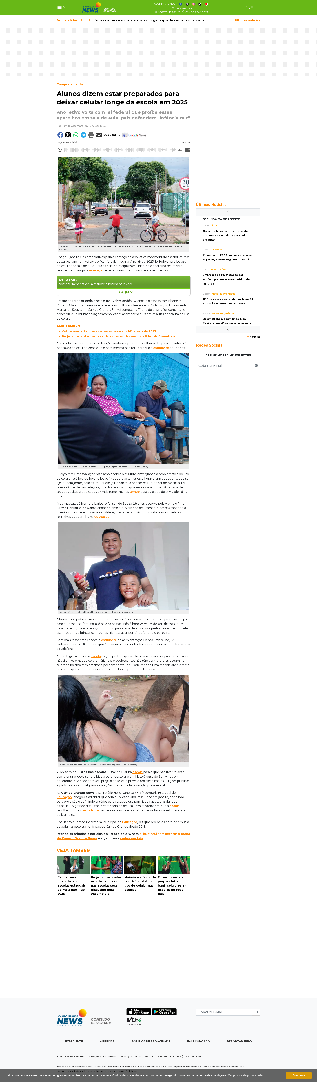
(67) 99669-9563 (183, 8)
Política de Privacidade (151, 1041)
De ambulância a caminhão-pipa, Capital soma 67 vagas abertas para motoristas (227, 323)
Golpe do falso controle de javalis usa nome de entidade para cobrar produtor (226, 235)
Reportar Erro (239, 1041)
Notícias (253, 336)
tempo (135, 492)
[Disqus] (124, 948)
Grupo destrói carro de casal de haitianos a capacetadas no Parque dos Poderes (152, 20)
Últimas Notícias (211, 204)
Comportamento (70, 84)
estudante (161, 348)
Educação (64, 797)
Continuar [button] (299, 1075)
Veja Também (74, 850)
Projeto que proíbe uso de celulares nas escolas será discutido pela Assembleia (118, 336)
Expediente (74, 1041)
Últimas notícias (247, 20)
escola (96, 656)
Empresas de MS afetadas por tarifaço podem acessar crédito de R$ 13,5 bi (226, 279)
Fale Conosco (198, 1041)
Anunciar (107, 1041)
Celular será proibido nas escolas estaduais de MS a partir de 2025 (109, 331)
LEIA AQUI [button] (122, 292)
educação (96, 270)
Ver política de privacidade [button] (245, 1075)
